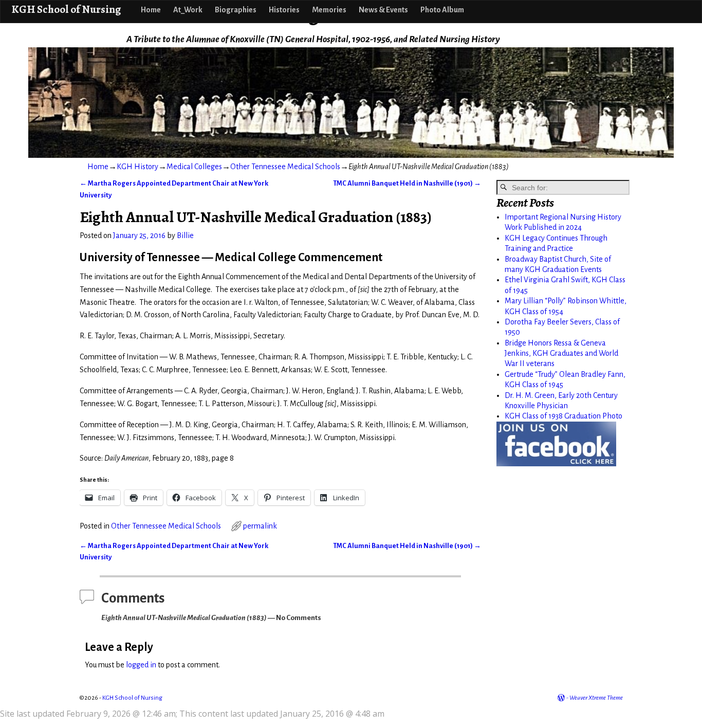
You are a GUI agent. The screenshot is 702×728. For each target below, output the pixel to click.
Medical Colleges (194, 166)
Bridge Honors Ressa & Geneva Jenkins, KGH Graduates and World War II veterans (561, 353)
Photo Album (442, 10)
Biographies (235, 10)
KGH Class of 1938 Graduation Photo (563, 416)
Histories (284, 10)
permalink (260, 526)
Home (151, 10)
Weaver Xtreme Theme (596, 698)
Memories (329, 10)
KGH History (137, 166)
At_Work (187, 10)
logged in (141, 665)
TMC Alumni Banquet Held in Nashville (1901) (407, 183)
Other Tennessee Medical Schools (285, 166)
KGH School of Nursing (66, 9)
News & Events (383, 10)
